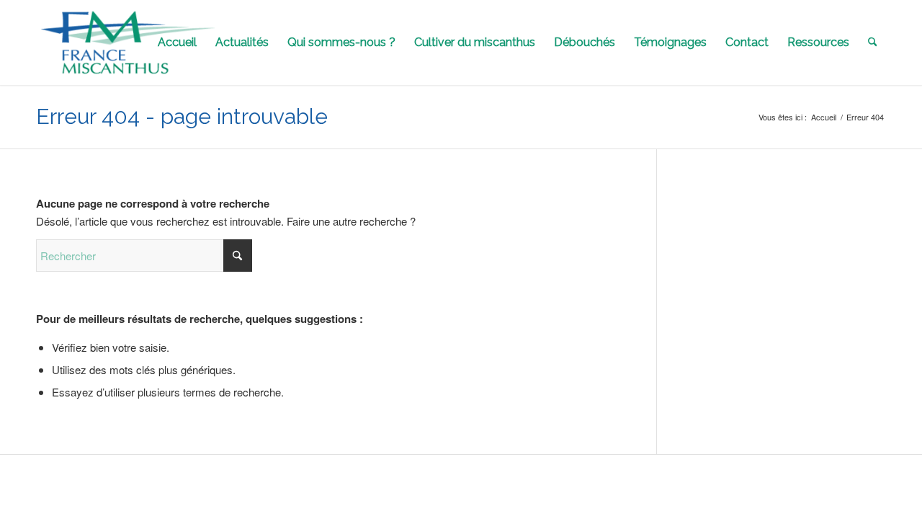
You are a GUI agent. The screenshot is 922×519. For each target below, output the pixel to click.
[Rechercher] (873, 42)
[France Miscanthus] (128, 42)
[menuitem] (177, 42)
